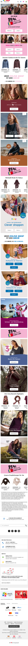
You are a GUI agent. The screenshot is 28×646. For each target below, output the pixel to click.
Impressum (7, 623)
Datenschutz (10, 622)
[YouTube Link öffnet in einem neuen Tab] (19, 531)
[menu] (2, 1)
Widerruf (12, 623)
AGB (5, 622)
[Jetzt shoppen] (14, 153)
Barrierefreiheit (18, 623)
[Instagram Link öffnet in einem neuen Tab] (12, 531)
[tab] (3, 603)
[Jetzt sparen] (14, 98)
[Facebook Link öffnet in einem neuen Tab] (9, 531)
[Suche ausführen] (26, 525)
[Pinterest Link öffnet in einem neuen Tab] (16, 531)
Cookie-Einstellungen (18, 622)
